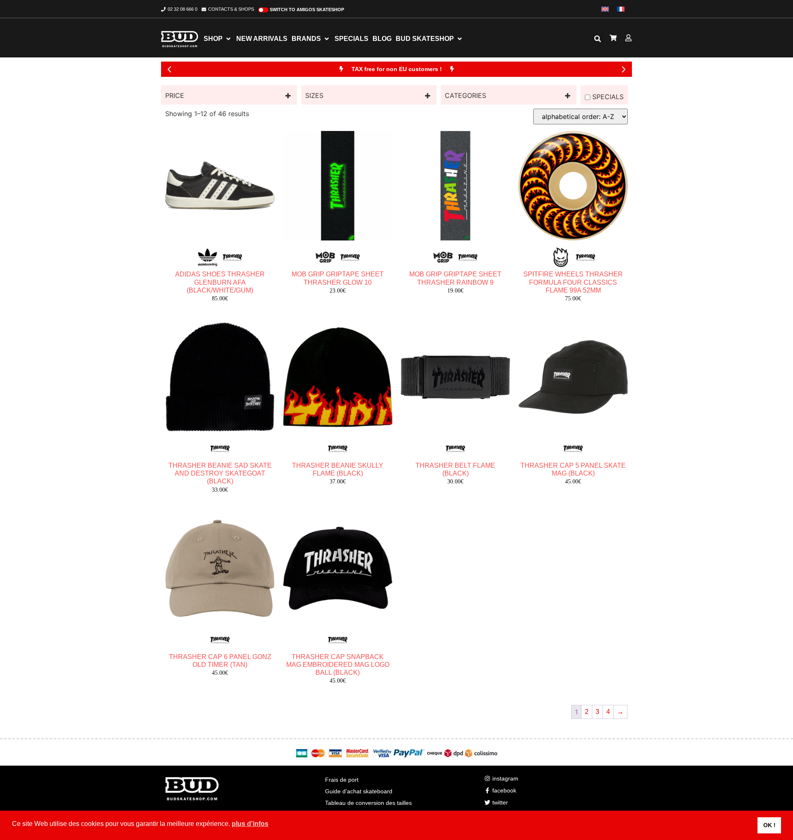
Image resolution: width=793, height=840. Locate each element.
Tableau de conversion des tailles (368, 803)
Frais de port (342, 779)
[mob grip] (325, 257)
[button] (597, 39)
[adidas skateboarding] (207, 257)
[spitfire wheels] (561, 257)
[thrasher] (232, 257)
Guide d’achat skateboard (358, 791)
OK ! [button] (769, 825)
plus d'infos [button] (250, 823)
